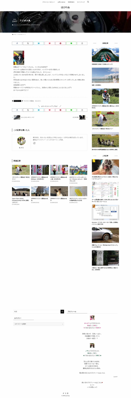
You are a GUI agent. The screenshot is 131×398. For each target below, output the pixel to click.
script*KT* (116, 376)
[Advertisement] (105, 285)
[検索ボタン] (88, 2)
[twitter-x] (65, 393)
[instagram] (67, 393)
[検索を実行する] (62, 311)
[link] (34, 143)
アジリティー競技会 (29, 101)
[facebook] (63, 393)
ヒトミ (21, 147)
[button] (17, 43)
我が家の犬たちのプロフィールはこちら (92, 373)
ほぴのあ (65, 7)
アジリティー (17, 24)
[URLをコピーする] (82, 43)
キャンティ (38, 101)
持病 (83, 334)
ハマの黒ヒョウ (92, 387)
